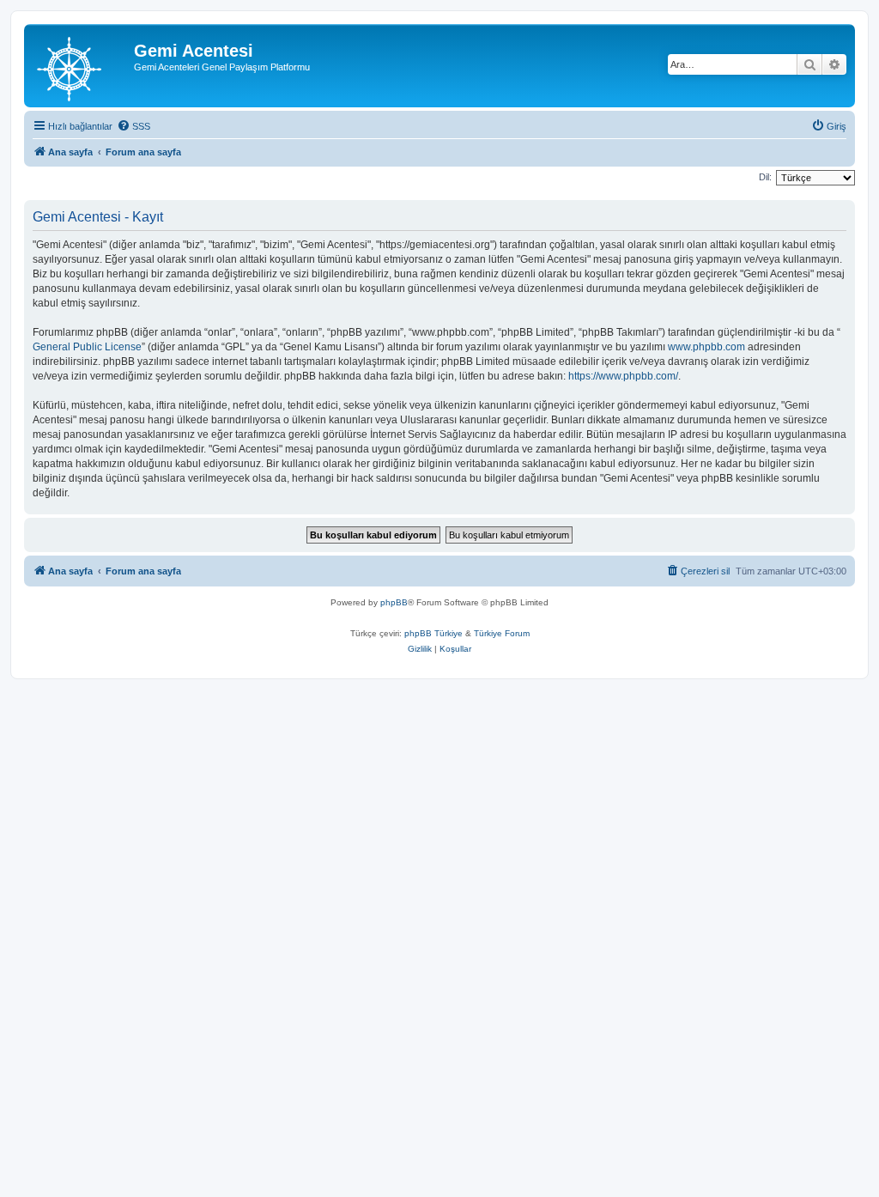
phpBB (394, 602)
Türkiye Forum (502, 633)
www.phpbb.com (706, 347)
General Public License (87, 347)
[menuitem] (133, 126)
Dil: (765, 177)
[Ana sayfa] (81, 65)
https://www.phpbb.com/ (623, 376)
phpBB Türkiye (433, 633)
